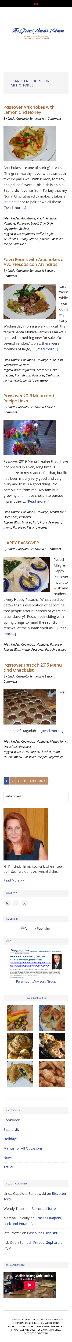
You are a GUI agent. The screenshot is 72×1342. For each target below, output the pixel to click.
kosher (46, 752)
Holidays (9, 223)
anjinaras (28, 370)
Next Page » (38, 782)
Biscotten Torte (43, 1208)
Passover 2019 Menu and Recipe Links (28, 398)
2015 (25, 752)
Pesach (31, 527)
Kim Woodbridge (50, 1322)
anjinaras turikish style (37, 234)
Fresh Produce (47, 218)
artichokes (10, 239)
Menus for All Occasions (23, 1148)
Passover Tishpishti (42, 1233)
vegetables (56, 757)
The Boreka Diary (36, 34)
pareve (44, 239)
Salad (34, 223)
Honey (23, 239)
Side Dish (46, 223)
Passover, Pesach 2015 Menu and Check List (32, 667)
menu (7, 527)
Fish (35, 522)
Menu (36, 4)
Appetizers (28, 218)
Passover (23, 223)
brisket (26, 522)
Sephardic (53, 375)
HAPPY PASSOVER (21, 543)
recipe (7, 244)
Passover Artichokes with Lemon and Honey (29, 109)
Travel (8, 1167)
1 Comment (53, 118)
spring (7, 380)
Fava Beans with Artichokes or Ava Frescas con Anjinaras (34, 262)
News (8, 1157)
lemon (33, 239)
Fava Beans (23, 375)
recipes (43, 527)
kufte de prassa (50, 522)
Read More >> (13, 880)
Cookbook (28, 360)
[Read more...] (14, 207)
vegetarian (42, 380)
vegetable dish (23, 380)
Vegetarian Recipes (16, 228)
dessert (35, 752)
